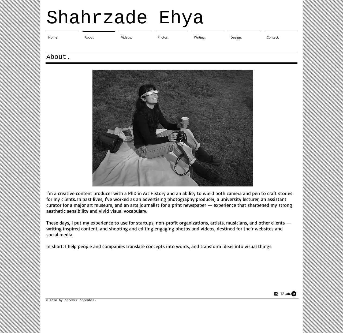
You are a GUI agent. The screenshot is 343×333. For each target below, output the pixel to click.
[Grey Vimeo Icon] (282, 293)
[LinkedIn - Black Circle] (293, 293)
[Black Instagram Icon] (276, 293)
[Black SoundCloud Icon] (287, 293)
